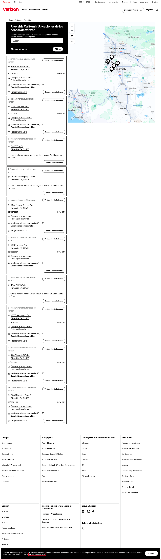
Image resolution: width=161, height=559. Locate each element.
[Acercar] (72, 26)
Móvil (24, 9)
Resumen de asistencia (131, 443)
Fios (43, 476)
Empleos (5, 517)
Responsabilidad (8, 528)
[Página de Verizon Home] (11, 9)
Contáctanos (100, 2)
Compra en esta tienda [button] (54, 92)
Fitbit (84, 470)
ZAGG (84, 448)
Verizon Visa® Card (49, 482)
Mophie (85, 459)
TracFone (5, 482)
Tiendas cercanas (19, 49)
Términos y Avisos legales (52, 514)
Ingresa (125, 465)
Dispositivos (7, 443)
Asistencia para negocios (132, 459)
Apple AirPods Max (49, 459)
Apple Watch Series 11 (50, 470)
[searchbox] (37, 40)
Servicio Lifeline (128, 476)
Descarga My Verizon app (132, 470)
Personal (6, 2)
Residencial (34, 9)
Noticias (5, 522)
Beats (84, 454)
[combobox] (37, 40)
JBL (83, 465)
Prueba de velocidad (130, 493)
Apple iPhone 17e (48, 448)
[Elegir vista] (72, 35)
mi (71, 41)
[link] (12, 20)
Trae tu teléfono (8, 476)
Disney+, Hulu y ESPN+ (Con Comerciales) (58, 465)
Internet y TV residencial (11, 465)
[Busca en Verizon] (133, 10)
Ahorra (45, 9)
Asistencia (113, 2)
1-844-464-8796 (83, 2)
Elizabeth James (88, 476)
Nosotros (5, 511)
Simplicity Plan (7, 454)
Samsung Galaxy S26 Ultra (52, 454)
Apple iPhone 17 (48, 443)
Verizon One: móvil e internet (13, 470)
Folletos (5, 544)
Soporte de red (128, 487)
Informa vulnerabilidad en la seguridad (57, 527)
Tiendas (125, 2)
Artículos (5, 539)
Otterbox (85, 443)
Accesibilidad (127, 482)
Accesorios (6, 448)
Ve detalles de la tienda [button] (54, 60)
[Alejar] (72, 30)
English (155, 2)
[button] (27, 20)
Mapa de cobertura (140, 2)
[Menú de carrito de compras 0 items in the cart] (156, 9)
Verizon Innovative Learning (13, 533)
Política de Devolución (130, 448)
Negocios (18, 2)
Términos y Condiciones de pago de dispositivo (56, 520)
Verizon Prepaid (8, 459)
